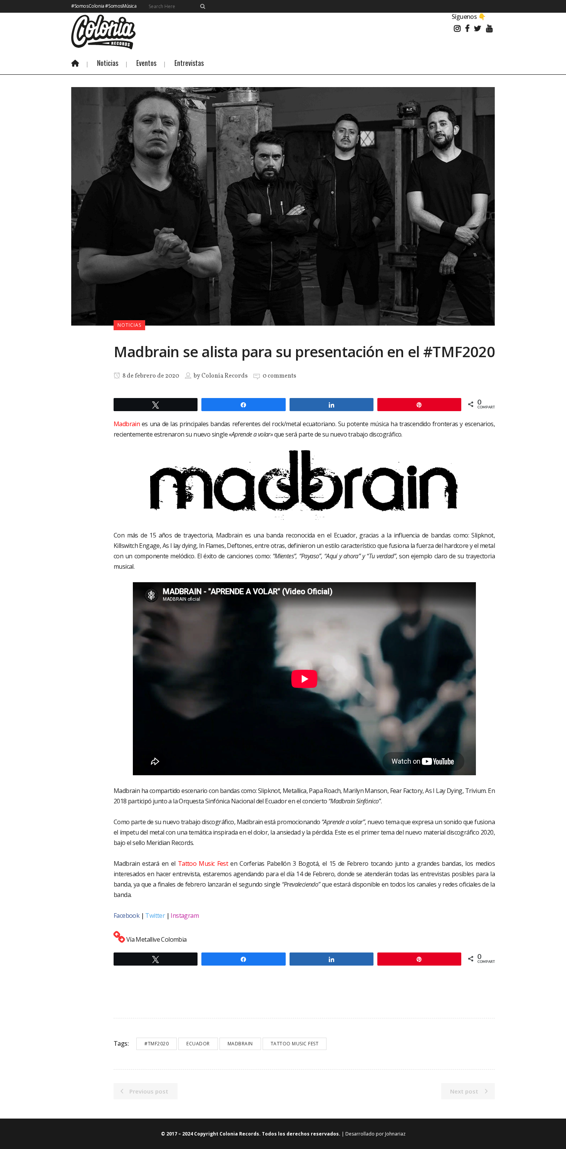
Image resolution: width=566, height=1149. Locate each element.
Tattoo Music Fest (203, 863)
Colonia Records (224, 376)
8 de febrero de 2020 (150, 376)
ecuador (198, 1043)
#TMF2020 (156, 1043)
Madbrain (240, 1043)
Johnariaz (395, 1134)
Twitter (155, 915)
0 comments (279, 376)
